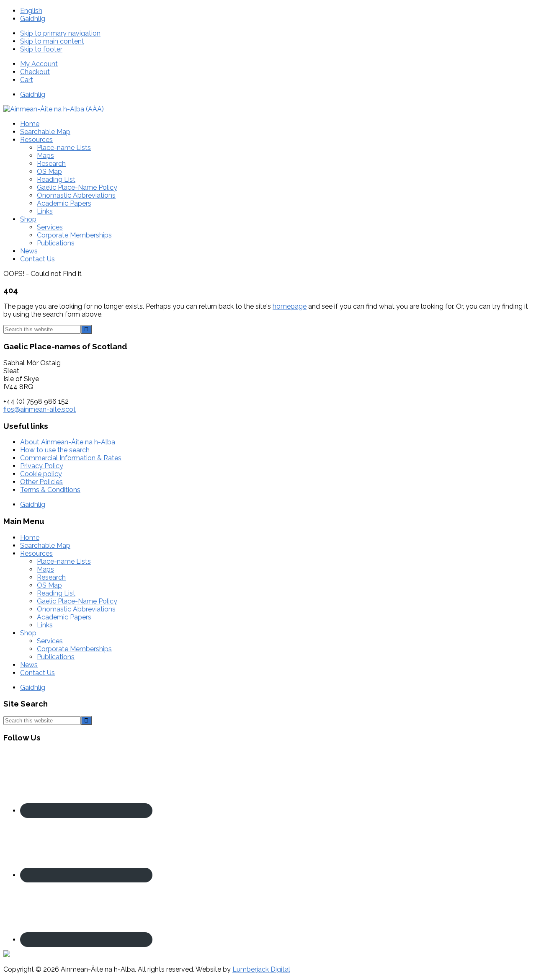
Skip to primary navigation (60, 33)
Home (29, 538)
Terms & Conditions (50, 490)
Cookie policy (41, 474)
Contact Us (37, 673)
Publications (56, 657)
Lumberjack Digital (261, 969)
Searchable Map (45, 545)
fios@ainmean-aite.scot (39, 409)
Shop (28, 633)
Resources (36, 553)
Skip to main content (52, 41)
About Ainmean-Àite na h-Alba (67, 442)
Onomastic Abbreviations (76, 609)
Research (51, 577)
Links (45, 625)
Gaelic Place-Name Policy (77, 601)
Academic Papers (64, 617)
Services (50, 641)
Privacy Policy (41, 466)
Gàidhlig (32, 19)
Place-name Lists (64, 561)
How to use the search (55, 450)
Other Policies (41, 482)
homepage (290, 306)
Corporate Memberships (74, 649)
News (29, 665)
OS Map (49, 585)
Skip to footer (41, 49)
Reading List (56, 593)
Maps (45, 569)
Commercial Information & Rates (70, 458)
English (31, 11)
